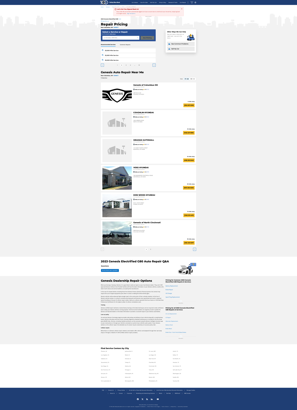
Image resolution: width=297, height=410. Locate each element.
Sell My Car (153, 2)
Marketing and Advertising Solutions (145, 393)
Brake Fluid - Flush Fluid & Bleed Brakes (176, 332)
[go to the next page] (102, 65)
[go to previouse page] (154, 65)
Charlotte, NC (152, 362)
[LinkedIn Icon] (151, 399)
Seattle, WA (176, 377)
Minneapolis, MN (129, 381)
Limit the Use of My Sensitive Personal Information (169, 390)
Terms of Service (165, 406)
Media (160, 393)
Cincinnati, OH (152, 366)
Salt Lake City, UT (177, 370)
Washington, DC (177, 373)
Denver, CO (104, 377)
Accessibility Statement (183, 406)
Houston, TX (176, 362)
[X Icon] (142, 399)
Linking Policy (173, 406)
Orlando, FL (128, 358)
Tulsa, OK (151, 370)
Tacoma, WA (176, 381)
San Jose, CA (104, 373)
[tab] (108, 45)
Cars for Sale (144, 2)
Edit (120, 19)
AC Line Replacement (171, 314)
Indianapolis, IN (129, 373)
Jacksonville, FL (129, 351)
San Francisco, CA (105, 370)
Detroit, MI (127, 377)
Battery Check (169, 325)
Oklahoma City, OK (153, 373)
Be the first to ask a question (110, 270)
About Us (112, 393)
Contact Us (111, 390)
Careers (121, 393)
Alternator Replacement (172, 321)
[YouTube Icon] (157, 399)
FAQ (103, 390)
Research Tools (173, 2)
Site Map (168, 393)
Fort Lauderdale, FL (106, 381)
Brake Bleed (169, 328)
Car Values (135, 2)
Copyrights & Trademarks (140, 406)
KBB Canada (187, 393)
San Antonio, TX (177, 366)
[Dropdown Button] (137, 38)
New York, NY (152, 358)
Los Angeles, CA (105, 355)
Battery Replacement (172, 286)
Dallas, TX (175, 355)
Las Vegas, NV (152, 355)
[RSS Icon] (147, 399)
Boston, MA (152, 377)
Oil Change (169, 293)
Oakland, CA (104, 358)
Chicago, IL (127, 370)
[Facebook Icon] (138, 399)
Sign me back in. (131, 13)
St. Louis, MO (152, 351)
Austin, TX (175, 351)
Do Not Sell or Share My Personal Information (140, 390)
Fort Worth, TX (176, 358)
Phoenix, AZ (104, 351)
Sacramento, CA (105, 362)
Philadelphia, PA (153, 381)
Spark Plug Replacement (173, 297)
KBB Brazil (177, 393)
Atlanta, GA (128, 366)
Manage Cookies (191, 390)
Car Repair (183, 2)
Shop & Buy (162, 2)
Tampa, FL (127, 362)
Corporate (129, 393)
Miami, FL (127, 355)
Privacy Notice (121, 390)
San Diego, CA (104, 366)
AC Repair (168, 317)
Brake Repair (169, 289)
